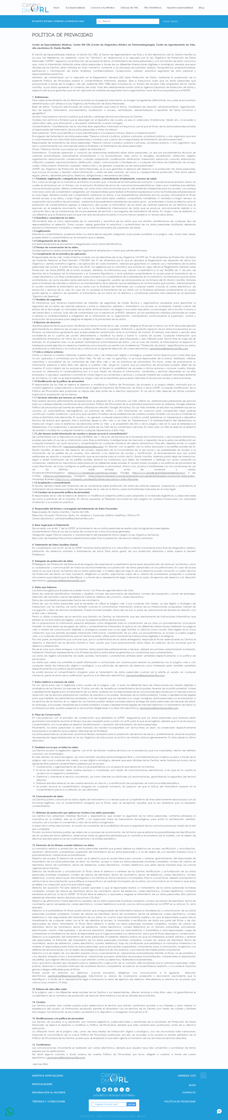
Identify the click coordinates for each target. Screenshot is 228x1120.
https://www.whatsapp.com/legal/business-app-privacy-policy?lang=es (96, 479)
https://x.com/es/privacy (57, 475)
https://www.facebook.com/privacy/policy (93, 472)
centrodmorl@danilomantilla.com (169, 348)
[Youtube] (104, 1089)
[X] (122, 1089)
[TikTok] (98, 1089)
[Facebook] (110, 1089)
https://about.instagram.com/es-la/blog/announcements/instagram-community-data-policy (141, 475)
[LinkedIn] (128, 1089)
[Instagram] (116, 1089)
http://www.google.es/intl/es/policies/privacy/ (158, 472)
